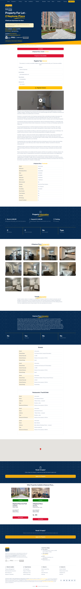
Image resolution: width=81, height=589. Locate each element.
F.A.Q (42, 570)
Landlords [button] (31, 1)
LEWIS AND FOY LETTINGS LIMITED (47, 581)
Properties (22, 45)
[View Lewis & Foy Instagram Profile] (75, 580)
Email (16, 40)
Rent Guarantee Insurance (10, 570)
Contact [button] (58, 1)
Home (18, 45)
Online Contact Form (63, 570)
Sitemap (43, 574)
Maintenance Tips (27, 572)
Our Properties (26, 569)
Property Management (9, 569)
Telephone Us (62, 572)
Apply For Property (40, 476)
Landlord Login (71, 1)
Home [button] (8, 1)
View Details (20, 517)
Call (12, 40)
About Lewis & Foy (45, 569)
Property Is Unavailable (40, 55)
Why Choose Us (8, 572)
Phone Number (21, 77)
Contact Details (62, 569)
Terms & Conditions (30, 579)
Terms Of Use (35, 579)
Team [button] (26, 1)
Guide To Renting (26, 574)
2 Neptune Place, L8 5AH (32, 45)
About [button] (53, 1)
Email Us (61, 574)
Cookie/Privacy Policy (41, 579)
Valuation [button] (44, 1)
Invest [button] (49, 1)
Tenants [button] (37, 1)
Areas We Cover (44, 572)
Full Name (21, 67)
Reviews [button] (65, 1)
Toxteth (26, 45)
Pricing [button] (20, 1)
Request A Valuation (9, 574)
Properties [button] (13, 1)
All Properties (8, 40)
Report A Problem (27, 570)
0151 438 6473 (13, 33)
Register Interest (41, 87)
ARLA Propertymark (44, 578)
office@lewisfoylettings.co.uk (14, 35)
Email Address (21, 72)
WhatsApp (20, 40)
